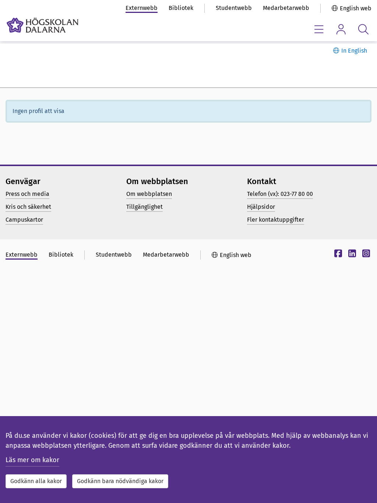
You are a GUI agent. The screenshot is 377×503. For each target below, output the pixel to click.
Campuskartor (24, 219)
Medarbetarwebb (286, 7)
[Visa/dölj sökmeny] (363, 29)
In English (354, 50)
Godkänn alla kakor (36, 481)
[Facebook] (337, 254)
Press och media (27, 193)
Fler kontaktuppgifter (275, 219)
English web (355, 8)
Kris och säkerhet (28, 206)
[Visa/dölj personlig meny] (341, 29)
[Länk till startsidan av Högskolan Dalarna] (42, 25)
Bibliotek (181, 7)
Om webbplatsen (149, 193)
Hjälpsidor (261, 206)
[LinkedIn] (351, 254)
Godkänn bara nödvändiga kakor (120, 481)
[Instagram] (365, 254)
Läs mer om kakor (32, 460)
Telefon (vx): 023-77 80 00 (280, 193)
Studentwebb (234, 7)
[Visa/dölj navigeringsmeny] (319, 29)
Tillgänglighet (144, 206)
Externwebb (142, 7)
